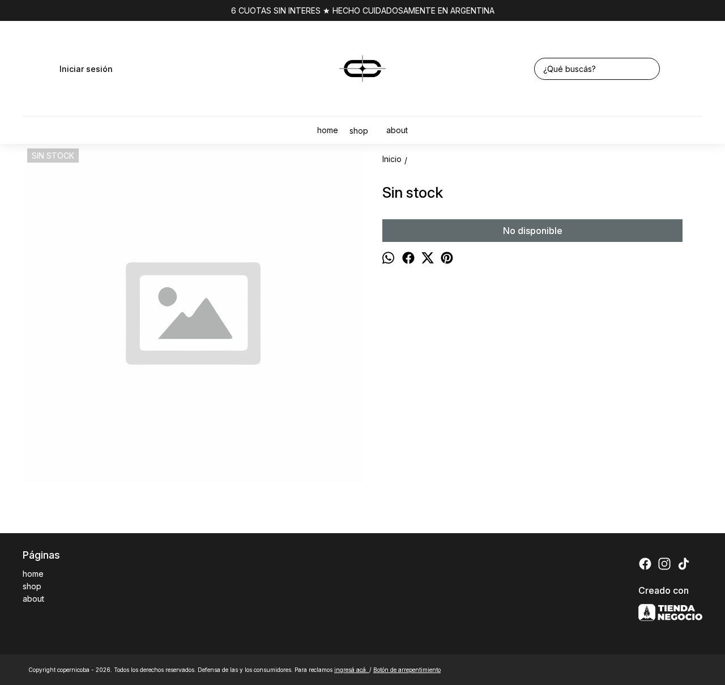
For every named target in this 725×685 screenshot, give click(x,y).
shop (358, 130)
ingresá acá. (351, 669)
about (397, 130)
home (327, 130)
